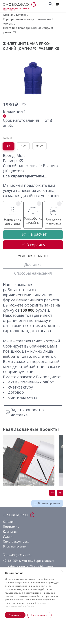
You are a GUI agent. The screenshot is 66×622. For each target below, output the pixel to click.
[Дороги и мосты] (28, 460)
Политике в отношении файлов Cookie (27, 604)
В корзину (35, 244)
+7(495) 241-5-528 (18, 555)
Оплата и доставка (16, 541)
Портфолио (11, 527)
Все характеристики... (25, 176)
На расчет (37, 234)
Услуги (7, 536)
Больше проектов (49, 503)
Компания (10, 532)
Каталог (8, 522)
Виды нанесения (15, 546)
